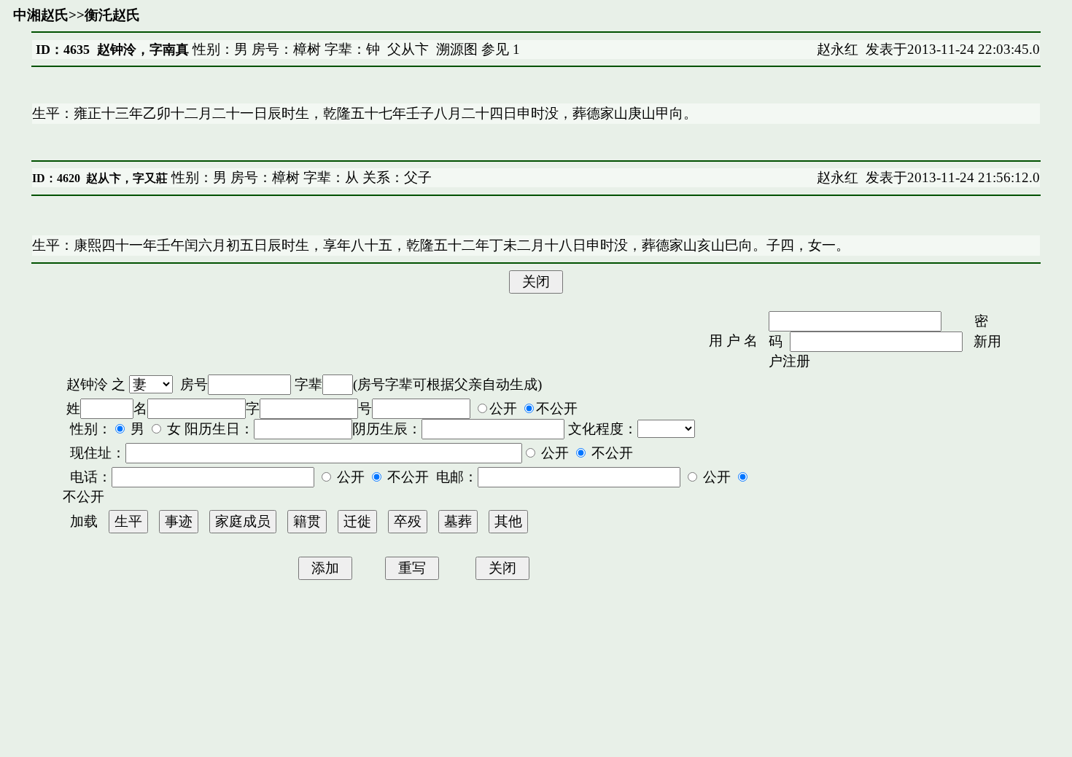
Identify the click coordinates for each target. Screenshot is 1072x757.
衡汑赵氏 (112, 15)
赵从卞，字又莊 (127, 178)
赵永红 (837, 49)
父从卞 (408, 49)
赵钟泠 (87, 384)
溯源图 (457, 49)
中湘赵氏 (41, 15)
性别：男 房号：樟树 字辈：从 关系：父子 (300, 177)
